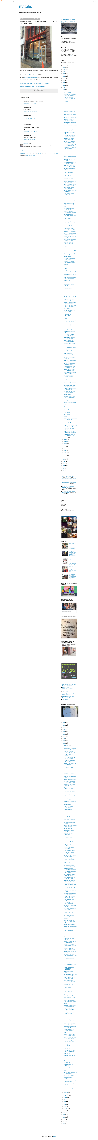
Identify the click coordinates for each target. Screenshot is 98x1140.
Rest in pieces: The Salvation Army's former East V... (70, 383)
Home (39, 153)
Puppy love (66, 264)
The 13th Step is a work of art (70, 117)
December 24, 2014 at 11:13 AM (30, 131)
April (65, 450)
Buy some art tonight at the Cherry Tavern (69, 332)
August (65, 443)
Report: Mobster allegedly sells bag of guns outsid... (70, 275)
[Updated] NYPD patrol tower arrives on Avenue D (70, 392)
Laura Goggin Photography (68, 693)
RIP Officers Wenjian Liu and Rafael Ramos (69, 259)
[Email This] (37, 90)
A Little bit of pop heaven (69, 421)
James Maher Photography (68, 696)
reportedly (28, 74)
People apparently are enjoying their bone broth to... (69, 327)
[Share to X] (39, 90)
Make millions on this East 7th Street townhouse (70, 287)
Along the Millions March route (70, 402)
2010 (64, 463)
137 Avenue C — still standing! (70, 231)
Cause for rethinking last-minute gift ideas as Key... (69, 204)
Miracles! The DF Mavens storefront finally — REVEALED (69, 314)
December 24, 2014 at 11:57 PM (30, 148)
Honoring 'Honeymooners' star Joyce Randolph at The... (70, 109)
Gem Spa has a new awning (69, 270)
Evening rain (66, 349)
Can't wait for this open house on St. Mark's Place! (70, 163)
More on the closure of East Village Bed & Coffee (69, 112)
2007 (64, 468)
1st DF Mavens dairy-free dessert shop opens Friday (70, 229)
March (65, 452)
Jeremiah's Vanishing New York (68, 684)
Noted (65, 282)
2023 (64, 73)
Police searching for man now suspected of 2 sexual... (70, 95)
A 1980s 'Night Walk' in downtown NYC (68, 152)
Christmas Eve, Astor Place (69, 196)
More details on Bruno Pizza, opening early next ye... (69, 367)
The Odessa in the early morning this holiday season (70, 215)
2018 (64, 82)
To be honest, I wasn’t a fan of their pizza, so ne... (68, 492)
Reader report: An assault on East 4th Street (69, 106)
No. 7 (65, 206)
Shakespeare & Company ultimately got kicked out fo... (70, 212)
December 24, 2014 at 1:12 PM (30, 139)
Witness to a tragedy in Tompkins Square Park (69, 341)
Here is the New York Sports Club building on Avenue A (70, 432)
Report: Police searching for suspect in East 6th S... (69, 130)
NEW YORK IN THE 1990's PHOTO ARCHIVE (68, 689)
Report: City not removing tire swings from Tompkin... (70, 303)
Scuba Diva (26, 143)
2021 (64, 76)
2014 (64, 89)
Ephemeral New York (66, 697)
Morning (65, 416)
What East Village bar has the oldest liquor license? (70, 185)
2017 (64, 84)
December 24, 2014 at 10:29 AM (30, 118)
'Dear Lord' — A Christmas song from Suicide (69, 188)
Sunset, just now (67, 399)
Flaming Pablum (65, 687)
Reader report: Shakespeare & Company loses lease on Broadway (34, 83)
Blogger (54, 1136)
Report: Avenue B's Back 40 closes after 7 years (69, 221)
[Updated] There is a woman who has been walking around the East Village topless (72, 546)
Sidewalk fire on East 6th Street (70, 125)
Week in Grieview (67, 150)
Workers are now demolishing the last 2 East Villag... (70, 240)
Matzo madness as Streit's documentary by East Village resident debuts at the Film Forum (72, 561)
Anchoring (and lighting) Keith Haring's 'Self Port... (70, 373)
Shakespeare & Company (33, 91)
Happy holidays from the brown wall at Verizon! (70, 218)
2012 (64, 459)
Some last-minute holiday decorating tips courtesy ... (69, 262)
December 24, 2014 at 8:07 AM (30, 103)
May (65, 448)
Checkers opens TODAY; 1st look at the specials (69, 248)
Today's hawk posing (68, 154)
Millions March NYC (68, 408)
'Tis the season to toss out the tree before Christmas (70, 278)
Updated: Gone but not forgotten (68, 101)
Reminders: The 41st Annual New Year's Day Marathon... (70, 136)
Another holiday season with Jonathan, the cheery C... (69, 223)
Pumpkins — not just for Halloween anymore (68, 179)
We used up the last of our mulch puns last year (69, 120)
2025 (64, 69)
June (65, 446)
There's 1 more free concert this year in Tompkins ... (70, 172)
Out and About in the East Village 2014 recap (69, 335)
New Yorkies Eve (67, 92)
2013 (64, 458)
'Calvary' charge (67, 280)
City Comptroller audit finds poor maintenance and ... (69, 435)
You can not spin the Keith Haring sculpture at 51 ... (69, 139)
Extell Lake (66, 378)
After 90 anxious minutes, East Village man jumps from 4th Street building (72, 576)
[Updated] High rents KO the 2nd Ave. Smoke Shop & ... (70, 127)
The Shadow (65, 699)
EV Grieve (26, 7)
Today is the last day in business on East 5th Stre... (70, 98)
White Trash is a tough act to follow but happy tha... (68, 487)
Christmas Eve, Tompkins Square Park (69, 194)
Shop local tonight (67, 308)
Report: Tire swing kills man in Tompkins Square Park (70, 351)
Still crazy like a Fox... (68, 174)
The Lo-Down (65, 691)
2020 (64, 78)
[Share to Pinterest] (42, 90)
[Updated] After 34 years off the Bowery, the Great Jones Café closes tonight (72, 569)
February (66, 453)
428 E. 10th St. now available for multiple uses (70, 361)
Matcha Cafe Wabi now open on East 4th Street (70, 182)
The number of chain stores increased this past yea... (69, 226)
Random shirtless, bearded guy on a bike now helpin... (70, 320)
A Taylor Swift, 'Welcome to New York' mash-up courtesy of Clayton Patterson (72, 553)
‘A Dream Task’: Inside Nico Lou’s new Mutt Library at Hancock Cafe (68, 21)
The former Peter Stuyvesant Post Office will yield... (69, 338)
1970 (64, 470)
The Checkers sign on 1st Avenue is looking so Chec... (70, 300)
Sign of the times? (67, 414)
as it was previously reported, (30, 77)
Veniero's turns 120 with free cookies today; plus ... (69, 323)
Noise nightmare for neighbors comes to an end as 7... (70, 306)
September (66, 441)
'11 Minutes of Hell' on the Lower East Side (69, 209)
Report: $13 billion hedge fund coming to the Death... (70, 234)
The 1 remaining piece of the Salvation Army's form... (69, 142)
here (71, 55)
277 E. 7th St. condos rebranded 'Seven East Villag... (69, 355)
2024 (64, 71)
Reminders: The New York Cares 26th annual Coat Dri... (69, 267)
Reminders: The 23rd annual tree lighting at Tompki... (69, 397)
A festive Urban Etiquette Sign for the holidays (70, 254)
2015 (64, 87)
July (65, 444)
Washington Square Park (67, 700)
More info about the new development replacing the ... (70, 291)
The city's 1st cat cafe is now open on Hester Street (69, 370)
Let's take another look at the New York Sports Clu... (69, 364)
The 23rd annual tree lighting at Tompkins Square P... (70, 426)
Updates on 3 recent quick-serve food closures (69, 243)
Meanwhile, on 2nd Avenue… (70, 400)
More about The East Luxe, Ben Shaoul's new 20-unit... (70, 294)
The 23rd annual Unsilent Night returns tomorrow (70, 419)
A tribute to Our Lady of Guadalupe (68, 410)
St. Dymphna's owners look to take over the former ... (70, 104)
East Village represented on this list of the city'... (69, 358)
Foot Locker (26, 91)
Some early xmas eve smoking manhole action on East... (70, 201)
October (65, 439)
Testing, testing (67, 412)
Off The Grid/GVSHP (66, 694)
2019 (64, 80)
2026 (64, 67)
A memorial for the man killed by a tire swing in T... (70, 148)
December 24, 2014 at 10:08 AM (30, 111)
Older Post (55, 153)
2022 (64, 75)
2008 (64, 467)
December (66, 91)
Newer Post (22, 153)
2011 (64, 461)
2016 (64, 85)
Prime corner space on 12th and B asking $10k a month (70, 347)
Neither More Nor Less (67, 685)
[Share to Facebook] (41, 90)
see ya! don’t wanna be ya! (68, 476)
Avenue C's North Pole (68, 329)
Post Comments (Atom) (30, 155)
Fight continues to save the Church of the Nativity (69, 133)
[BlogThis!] (38, 90)
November (66, 437)
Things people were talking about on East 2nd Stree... (69, 166)
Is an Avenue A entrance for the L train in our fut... (70, 311)
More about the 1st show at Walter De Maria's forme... (69, 380)
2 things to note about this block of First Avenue (69, 376)
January (65, 455)
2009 (64, 465)
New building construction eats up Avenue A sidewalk (70, 145)
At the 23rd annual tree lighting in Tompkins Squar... (70, 389)
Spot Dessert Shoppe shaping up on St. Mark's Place (70, 386)
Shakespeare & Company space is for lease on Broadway (33, 86)
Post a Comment (25, 150)
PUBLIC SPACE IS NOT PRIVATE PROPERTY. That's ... (69, 479)
